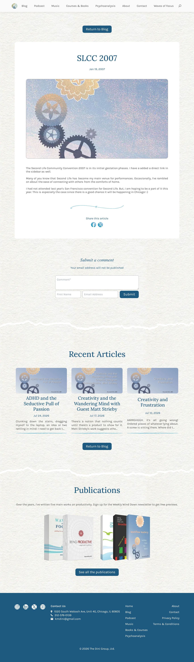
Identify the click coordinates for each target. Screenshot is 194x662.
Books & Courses (136, 630)
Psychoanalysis (105, 6)
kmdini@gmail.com (68, 619)
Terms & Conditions (166, 624)
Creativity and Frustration (153, 402)
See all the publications (97, 572)
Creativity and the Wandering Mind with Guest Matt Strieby (97, 403)
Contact (142, 6)
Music (55, 6)
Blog (24, 6)
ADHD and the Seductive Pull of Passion (41, 403)
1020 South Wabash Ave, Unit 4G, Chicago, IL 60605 (87, 611)
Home (129, 606)
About (126, 6)
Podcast (39, 6)
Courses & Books (77, 6)
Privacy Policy (170, 618)
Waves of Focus (164, 6)
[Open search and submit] (180, 6)
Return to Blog (97, 29)
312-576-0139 (63, 615)
